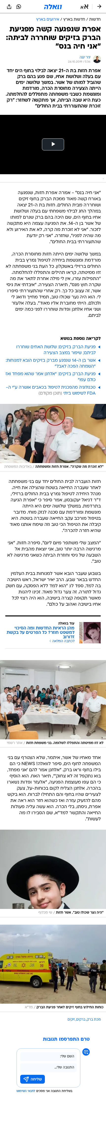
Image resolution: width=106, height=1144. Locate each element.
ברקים (80, 1019)
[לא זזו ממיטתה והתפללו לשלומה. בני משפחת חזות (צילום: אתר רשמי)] (53, 703)
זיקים (71, 1019)
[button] (84, 6)
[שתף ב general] (9, 6)
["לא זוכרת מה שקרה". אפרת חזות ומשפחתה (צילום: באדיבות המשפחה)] (53, 437)
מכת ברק (94, 1019)
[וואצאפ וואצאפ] (18, 6)
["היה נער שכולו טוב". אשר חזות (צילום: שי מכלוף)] (53, 873)
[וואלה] (53, 6)
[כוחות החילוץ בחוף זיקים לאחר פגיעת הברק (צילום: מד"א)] (53, 968)
